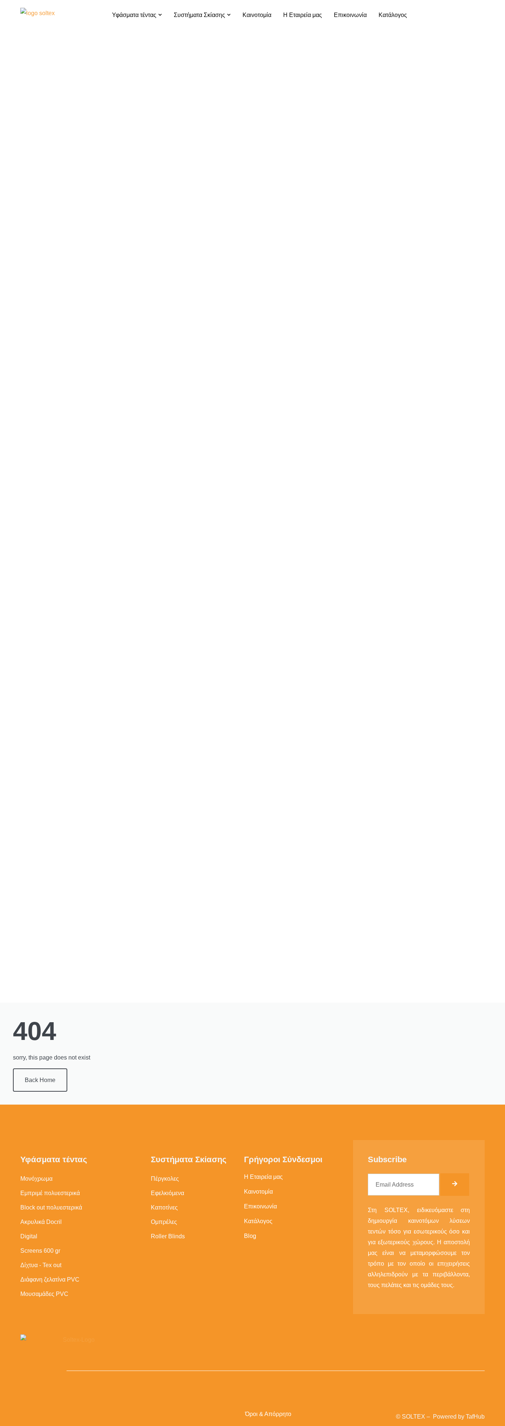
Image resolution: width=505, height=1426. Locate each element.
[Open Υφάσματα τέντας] (160, 15)
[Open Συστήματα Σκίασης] (229, 15)
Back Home (40, 1080)
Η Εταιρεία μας (263, 1177)
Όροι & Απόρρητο (268, 1414)
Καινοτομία (258, 1191)
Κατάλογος (258, 1221)
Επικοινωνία (260, 1206)
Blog (250, 1236)
